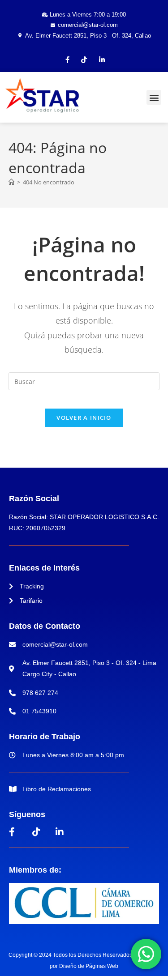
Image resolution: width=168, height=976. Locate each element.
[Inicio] (11, 182)
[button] (153, 97)
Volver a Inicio (84, 417)
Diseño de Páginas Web (88, 966)
